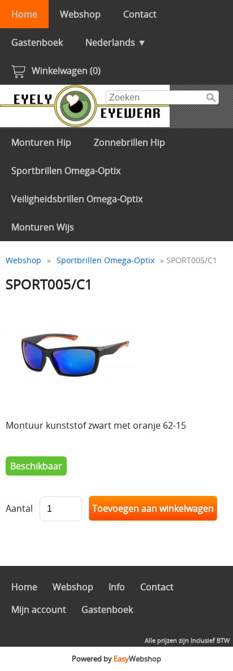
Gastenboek (37, 42)
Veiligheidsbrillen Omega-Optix (77, 199)
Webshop (80, 14)
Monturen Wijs (42, 227)
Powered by (116, 658)
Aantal (19, 508)
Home (24, 14)
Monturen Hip (41, 142)
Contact (140, 14)
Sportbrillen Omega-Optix (65, 170)
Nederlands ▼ (115, 42)
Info (117, 587)
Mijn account (38, 609)
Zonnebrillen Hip (129, 142)
